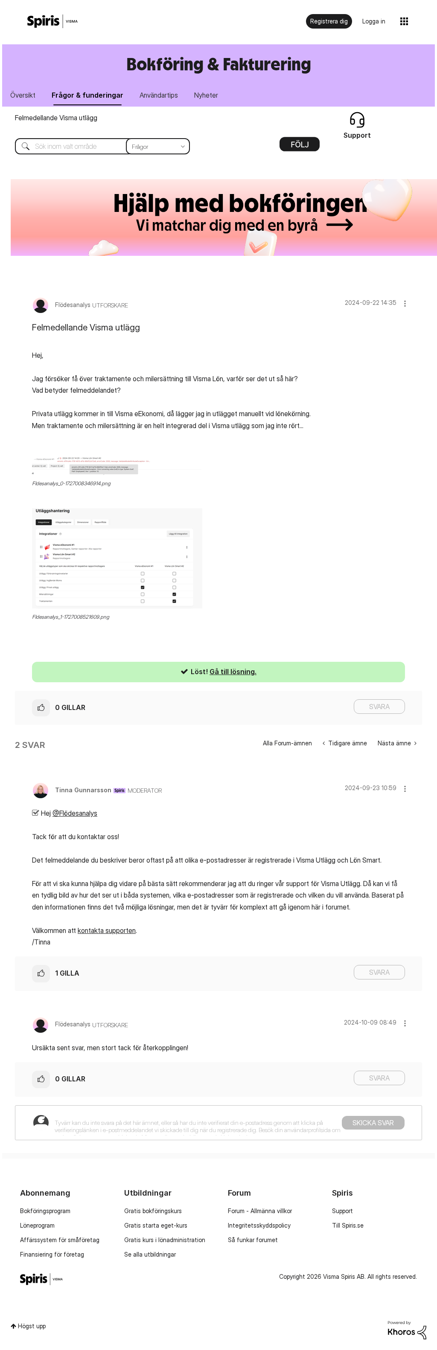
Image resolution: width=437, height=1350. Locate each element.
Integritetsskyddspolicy (259, 1225)
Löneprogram (37, 1225)
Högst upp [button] (32, 1326)
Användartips (159, 95)
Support (342, 1210)
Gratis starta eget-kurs (155, 1225)
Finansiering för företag (52, 1254)
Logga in (373, 21)
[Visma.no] (52, 21)
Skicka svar (373, 1122)
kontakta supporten (107, 930)
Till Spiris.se (348, 1225)
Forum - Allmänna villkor (260, 1210)
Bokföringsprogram (45, 1210)
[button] (405, 303)
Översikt (22, 95)
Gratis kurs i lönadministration (164, 1239)
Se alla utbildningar (150, 1254)
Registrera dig (329, 21)
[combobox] (96, 146)
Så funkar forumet (253, 1239)
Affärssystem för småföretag (59, 1239)
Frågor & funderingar (87, 95)
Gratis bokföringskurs (153, 1210)
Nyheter (206, 95)
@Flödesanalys (74, 813)
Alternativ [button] (300, 147)
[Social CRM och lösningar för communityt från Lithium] (407, 1329)
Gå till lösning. (233, 671)
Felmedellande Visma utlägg (56, 117)
